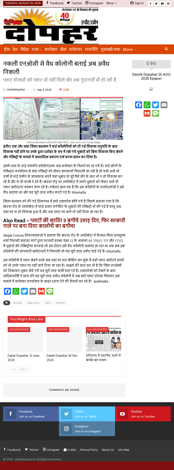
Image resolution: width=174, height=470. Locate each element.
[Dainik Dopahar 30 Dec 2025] (64, 339)
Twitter (76, 3)
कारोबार (51, 49)
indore (48, 303)
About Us (108, 450)
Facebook (57, 3)
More (110, 3)
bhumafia (17, 303)
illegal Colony (33, 303)
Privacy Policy (89, 450)
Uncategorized (19, 329)
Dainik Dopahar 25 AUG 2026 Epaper (151, 77)
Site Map (123, 450)
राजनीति (91, 49)
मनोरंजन (75, 49)
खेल (63, 49)
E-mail (72, 450)
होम (7, 49)
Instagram (96, 3)
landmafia (60, 303)
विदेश (24, 49)
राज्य (35, 49)
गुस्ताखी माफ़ (110, 49)
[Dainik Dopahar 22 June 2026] (25, 339)
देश (15, 49)
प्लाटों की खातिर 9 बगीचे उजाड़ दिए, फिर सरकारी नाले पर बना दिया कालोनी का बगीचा (64, 223)
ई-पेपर (151, 64)
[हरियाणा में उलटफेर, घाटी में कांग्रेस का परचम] (103, 339)
